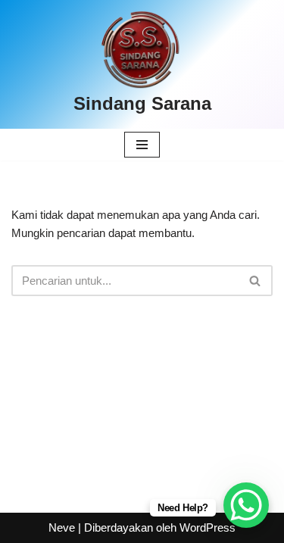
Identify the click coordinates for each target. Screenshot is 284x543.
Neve (61, 527)
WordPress (207, 527)
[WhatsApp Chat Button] (246, 505)
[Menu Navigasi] (142, 145)
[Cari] (256, 280)
